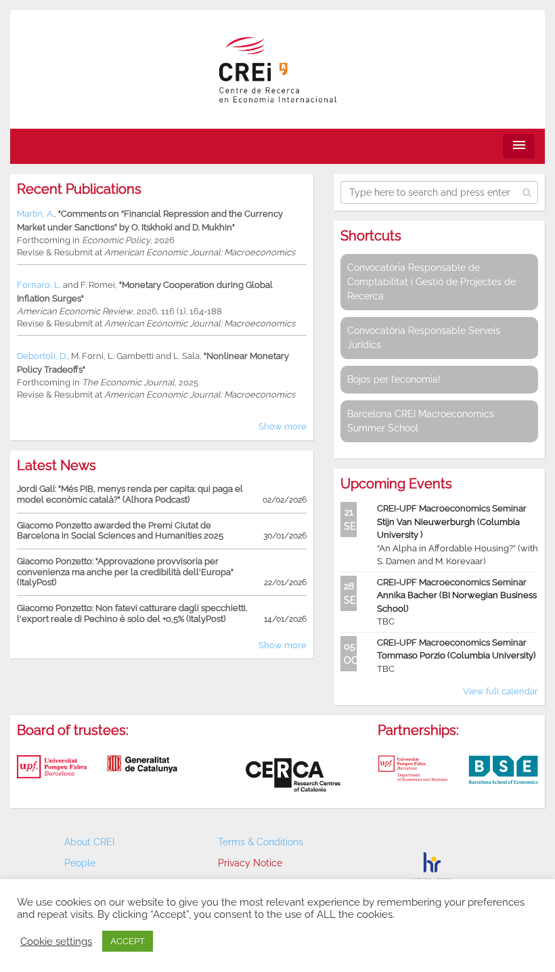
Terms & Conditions (260, 842)
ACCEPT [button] (127, 941)
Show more (283, 426)
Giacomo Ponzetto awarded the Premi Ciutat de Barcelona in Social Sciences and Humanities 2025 (120, 530)
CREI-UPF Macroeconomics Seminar (452, 508)
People (79, 863)
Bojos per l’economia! (394, 379)
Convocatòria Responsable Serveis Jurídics (423, 337)
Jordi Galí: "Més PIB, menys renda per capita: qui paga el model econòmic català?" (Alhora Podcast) (130, 494)
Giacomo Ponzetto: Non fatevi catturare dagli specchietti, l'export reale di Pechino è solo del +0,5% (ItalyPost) (132, 613)
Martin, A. (35, 214)
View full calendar (500, 691)
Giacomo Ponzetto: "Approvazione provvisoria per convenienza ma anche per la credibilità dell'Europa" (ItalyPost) (125, 571)
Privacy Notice (250, 863)
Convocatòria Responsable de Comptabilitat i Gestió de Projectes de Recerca (431, 281)
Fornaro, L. (39, 285)
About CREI (89, 842)
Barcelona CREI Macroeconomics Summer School (420, 421)
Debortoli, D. (42, 356)
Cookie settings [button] (56, 941)
